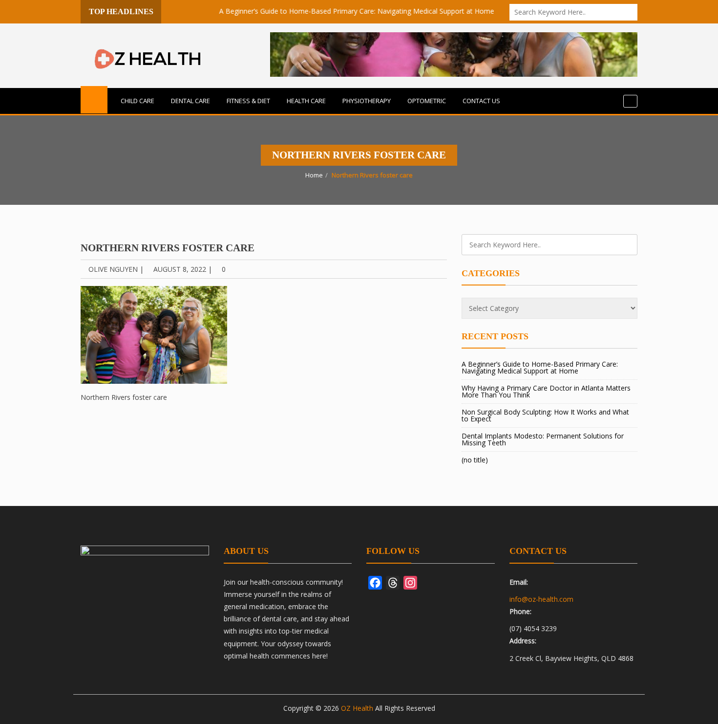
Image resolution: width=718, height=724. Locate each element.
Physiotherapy (366, 100)
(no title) (475, 459)
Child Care (137, 100)
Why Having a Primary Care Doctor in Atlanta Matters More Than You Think (546, 391)
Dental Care (190, 100)
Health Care (306, 100)
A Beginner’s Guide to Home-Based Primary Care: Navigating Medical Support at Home (343, 11)
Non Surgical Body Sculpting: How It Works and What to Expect (545, 415)
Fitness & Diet (248, 100)
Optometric (426, 100)
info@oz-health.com (541, 599)
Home (314, 175)
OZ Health (357, 708)
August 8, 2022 (179, 269)
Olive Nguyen (113, 269)
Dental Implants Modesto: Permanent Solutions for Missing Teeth (543, 439)
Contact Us (481, 100)
